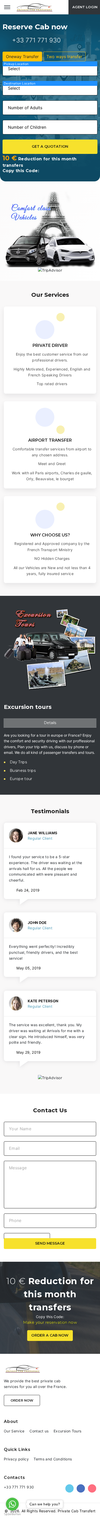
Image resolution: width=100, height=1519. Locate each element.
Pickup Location (16, 64)
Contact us (39, 1431)
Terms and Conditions (53, 1459)
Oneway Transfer (22, 56)
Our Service (14, 1431)
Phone (15, 1220)
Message (18, 1167)
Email (14, 1148)
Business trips (23, 770)
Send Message (50, 1243)
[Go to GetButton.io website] (12, 1513)
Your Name (20, 1128)
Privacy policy (16, 1459)
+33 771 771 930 (36, 40)
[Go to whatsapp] (12, 1504)
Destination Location (19, 83)
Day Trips (18, 762)
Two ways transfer (64, 56)
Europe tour (21, 778)
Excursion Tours (67, 1431)
